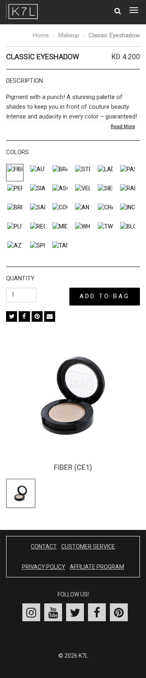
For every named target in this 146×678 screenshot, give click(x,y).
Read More (123, 126)
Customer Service (88, 546)
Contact (44, 546)
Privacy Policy (43, 567)
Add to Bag (104, 296)
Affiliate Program (97, 567)
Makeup (68, 35)
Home (41, 35)
